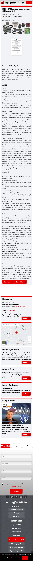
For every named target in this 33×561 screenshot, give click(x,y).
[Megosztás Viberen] (25, 496)
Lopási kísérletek (16, 525)
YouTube (17, 516)
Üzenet (3, 477)
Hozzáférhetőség (16, 528)
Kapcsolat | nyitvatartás (16, 551)
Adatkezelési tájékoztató (16, 509)
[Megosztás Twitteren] (12, 496)
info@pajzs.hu (9, 313)
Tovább (25, 318)
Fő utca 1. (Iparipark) (16, 547)
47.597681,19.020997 (19, 306)
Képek (16, 513)
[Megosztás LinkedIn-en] (16, 496)
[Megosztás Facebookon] (7, 496)
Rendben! (25, 558)
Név (2, 455)
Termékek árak (17, 535)
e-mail (3, 470)
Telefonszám (4, 462)
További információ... (16, 558)
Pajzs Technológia (16, 532)
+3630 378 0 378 (11, 311)
